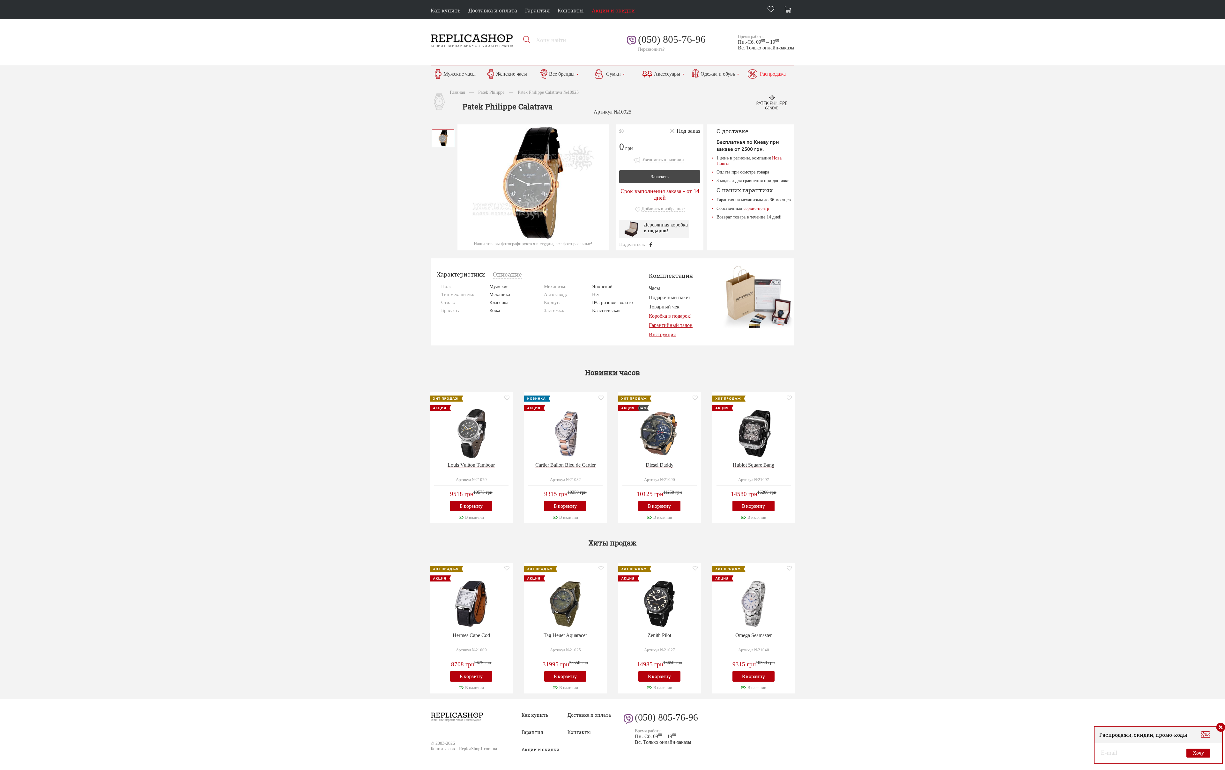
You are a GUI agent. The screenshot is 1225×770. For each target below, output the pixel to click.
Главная (457, 92)
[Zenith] (659, 603)
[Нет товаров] (789, 10)
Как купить (445, 10)
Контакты (571, 10)
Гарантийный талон (671, 325)
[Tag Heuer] (565, 603)
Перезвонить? (651, 49)
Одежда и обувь (718, 74)
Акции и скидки (613, 10)
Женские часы (511, 74)
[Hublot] (753, 432)
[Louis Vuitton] (471, 432)
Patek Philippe (491, 92)
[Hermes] (471, 603)
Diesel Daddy (659, 465)
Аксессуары (667, 74)
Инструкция (662, 334)
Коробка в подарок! (670, 316)
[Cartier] (565, 432)
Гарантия (537, 10)
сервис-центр (756, 208)
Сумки (613, 74)
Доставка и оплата (492, 10)
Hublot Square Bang (753, 465)
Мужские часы (459, 74)
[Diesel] (659, 432)
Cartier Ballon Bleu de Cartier (565, 465)
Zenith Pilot (659, 635)
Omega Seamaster (753, 635)
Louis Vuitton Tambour (471, 465)
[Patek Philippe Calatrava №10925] (443, 137)
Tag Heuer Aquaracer (565, 635)
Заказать (660, 176)
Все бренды (562, 74)
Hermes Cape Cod (471, 635)
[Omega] (753, 603)
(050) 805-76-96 (672, 39)
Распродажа (773, 74)
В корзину (471, 506)
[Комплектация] (758, 297)
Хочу (1198, 753)
